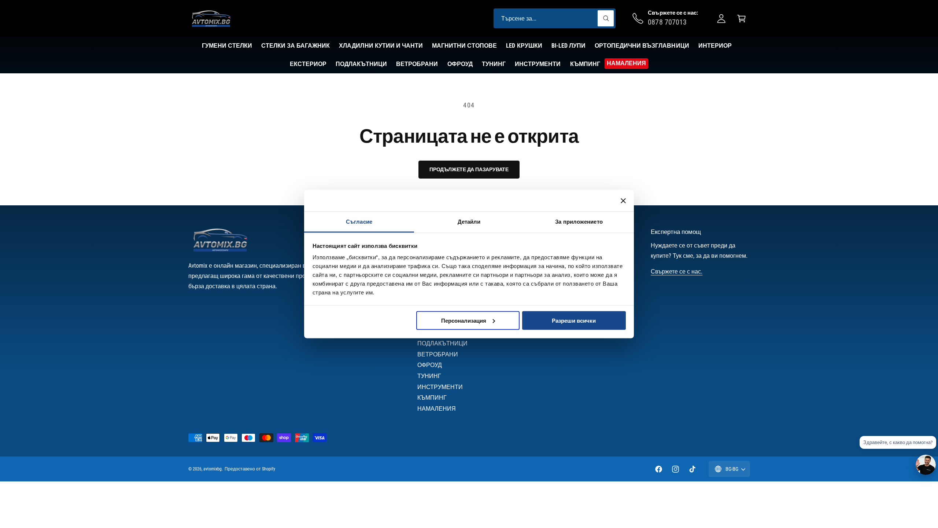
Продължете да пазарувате (469, 169)
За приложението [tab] (579, 222)
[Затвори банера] (623, 200)
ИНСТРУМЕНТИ (440, 387)
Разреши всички (574, 320)
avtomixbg (212, 469)
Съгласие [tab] (359, 222)
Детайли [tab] (469, 222)
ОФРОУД (429, 365)
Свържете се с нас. (676, 271)
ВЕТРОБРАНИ (437, 354)
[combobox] (555, 18)
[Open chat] (926, 465)
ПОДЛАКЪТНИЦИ (442, 343)
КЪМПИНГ (432, 397)
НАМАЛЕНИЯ (436, 408)
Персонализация (463, 320)
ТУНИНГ (429, 376)
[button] (741, 18)
